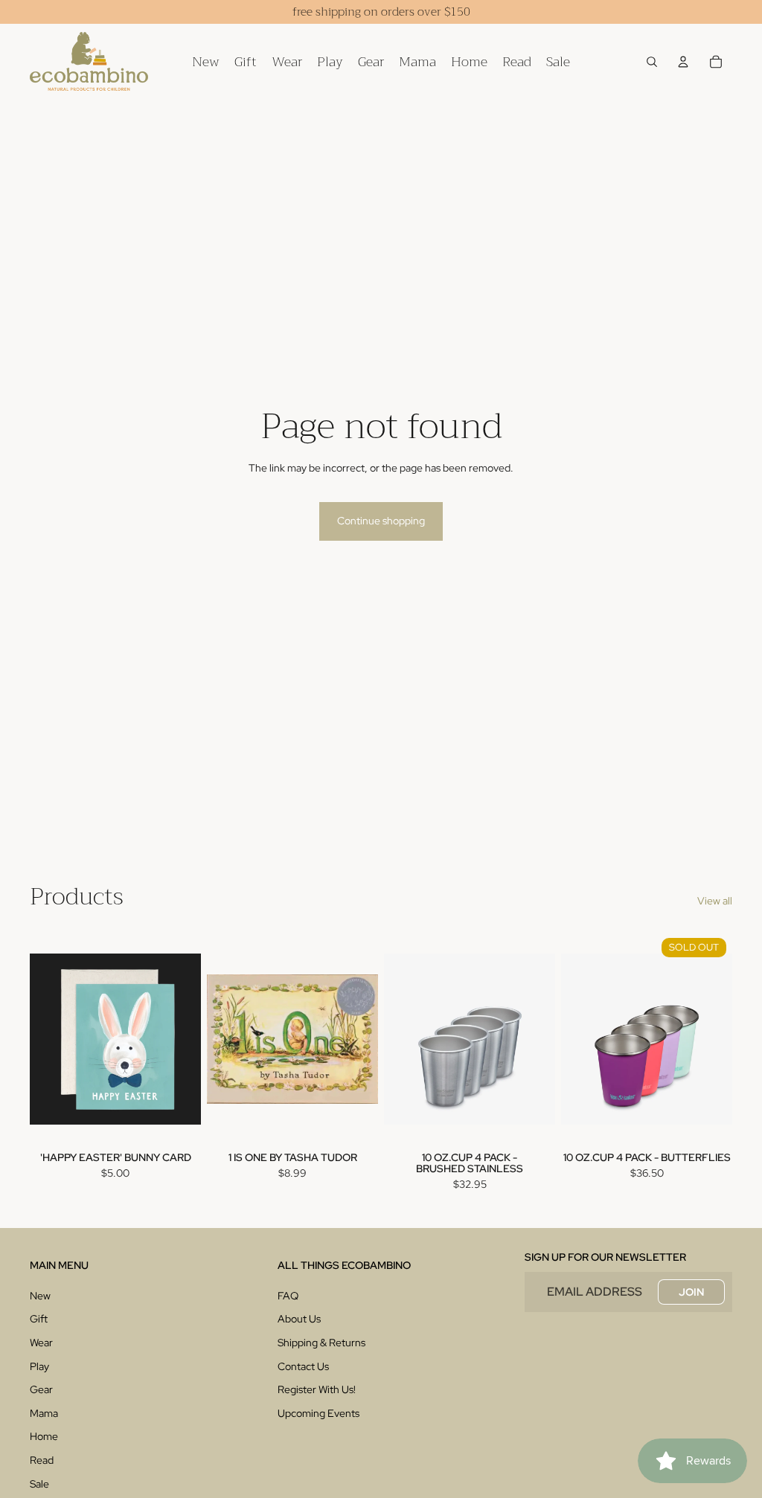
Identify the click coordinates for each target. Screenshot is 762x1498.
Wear (41, 1342)
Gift (39, 1318)
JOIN (691, 1292)
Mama (44, 1413)
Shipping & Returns (321, 1342)
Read (42, 1460)
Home (44, 1436)
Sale (39, 1484)
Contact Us (303, 1366)
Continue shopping (381, 520)
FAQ (288, 1295)
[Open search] (651, 61)
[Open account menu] (683, 61)
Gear (41, 1389)
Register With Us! (317, 1389)
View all (714, 900)
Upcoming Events (318, 1413)
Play (39, 1366)
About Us (299, 1318)
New (40, 1295)
